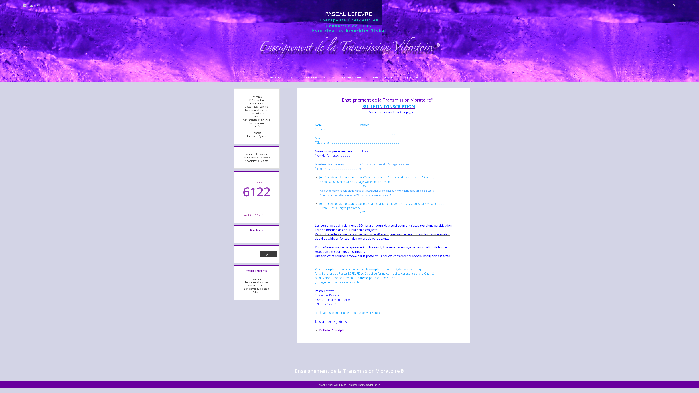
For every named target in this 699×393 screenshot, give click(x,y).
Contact (256, 132)
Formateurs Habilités (256, 110)
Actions (257, 116)
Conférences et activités (256, 119)
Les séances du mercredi (256, 157)
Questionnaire (257, 123)
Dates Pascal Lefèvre (256, 106)
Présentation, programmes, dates (312, 77)
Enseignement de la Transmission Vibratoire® (349, 370)
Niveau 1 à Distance (257, 154)
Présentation (256, 100)
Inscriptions (256, 129)
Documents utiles (353, 77)
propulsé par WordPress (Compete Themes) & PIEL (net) (349, 384)
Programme (256, 103)
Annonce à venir (257, 285)
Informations (257, 113)
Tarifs (256, 126)
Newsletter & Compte (256, 160)
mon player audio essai (257, 288)
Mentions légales (256, 136)
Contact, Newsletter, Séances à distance (399, 77)
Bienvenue (278, 77)
